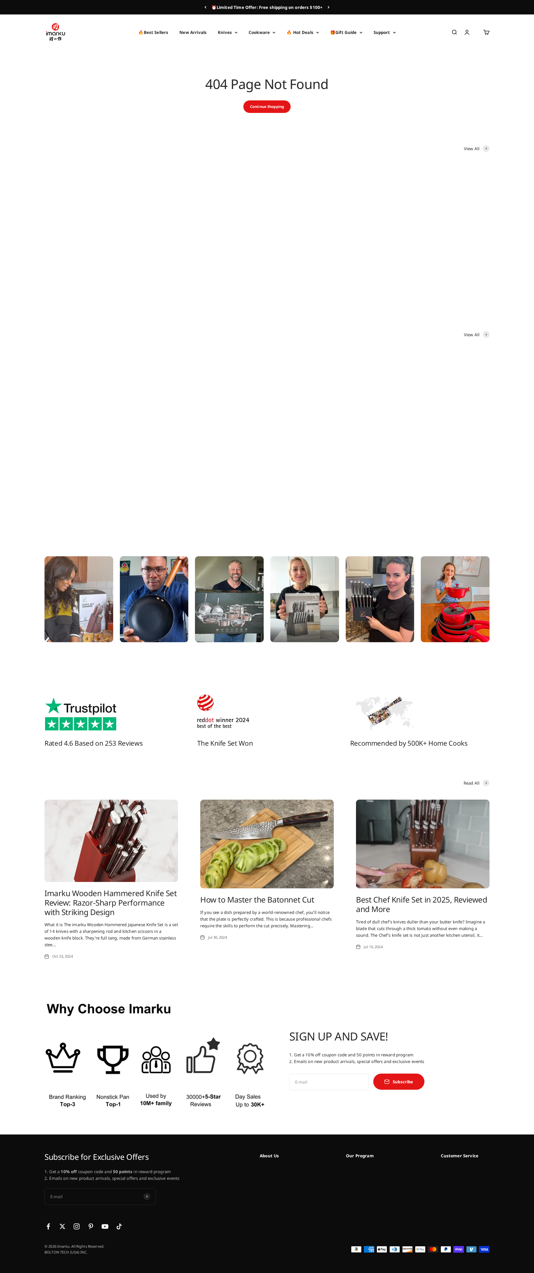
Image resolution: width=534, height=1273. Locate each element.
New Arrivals (193, 32)
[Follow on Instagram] (76, 1226)
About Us (269, 1155)
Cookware (259, 32)
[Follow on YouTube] (105, 1226)
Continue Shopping (267, 106)
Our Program (360, 1155)
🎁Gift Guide (343, 32)
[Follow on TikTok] (119, 1226)
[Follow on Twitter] (62, 1226)
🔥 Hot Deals (299, 32)
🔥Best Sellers (153, 32)
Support (382, 32)
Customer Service (459, 1155)
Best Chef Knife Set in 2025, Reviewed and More (421, 904)
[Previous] (205, 7)
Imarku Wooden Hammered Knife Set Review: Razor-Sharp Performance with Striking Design (110, 902)
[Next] (329, 7)
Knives (225, 32)
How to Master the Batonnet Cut (257, 899)
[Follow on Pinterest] (91, 1226)
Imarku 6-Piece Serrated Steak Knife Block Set (319, 281)
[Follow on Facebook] (48, 1226)
